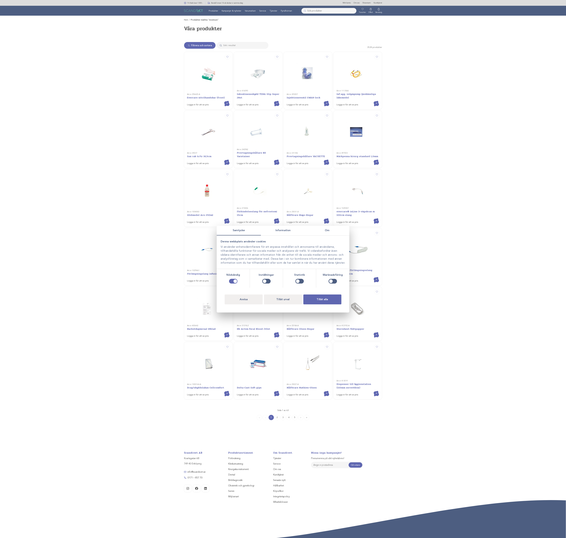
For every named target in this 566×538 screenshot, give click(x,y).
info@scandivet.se (196, 471)
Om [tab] (327, 230)
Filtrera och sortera (201, 45)
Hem (186, 20)
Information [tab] (283, 230)
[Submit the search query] (219, 45)
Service (262, 11)
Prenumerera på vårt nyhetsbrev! (327, 458)
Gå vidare (355, 465)
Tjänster (273, 11)
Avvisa (244, 299)
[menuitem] (213, 11)
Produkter (213, 11)
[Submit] (304, 11)
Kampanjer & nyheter (231, 11)
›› (306, 417)
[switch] (266, 281)
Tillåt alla (322, 299)
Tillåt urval (282, 299)
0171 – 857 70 (194, 477)
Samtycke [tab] (239, 230)
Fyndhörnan (286, 11)
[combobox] (328, 11)
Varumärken (250, 11)
